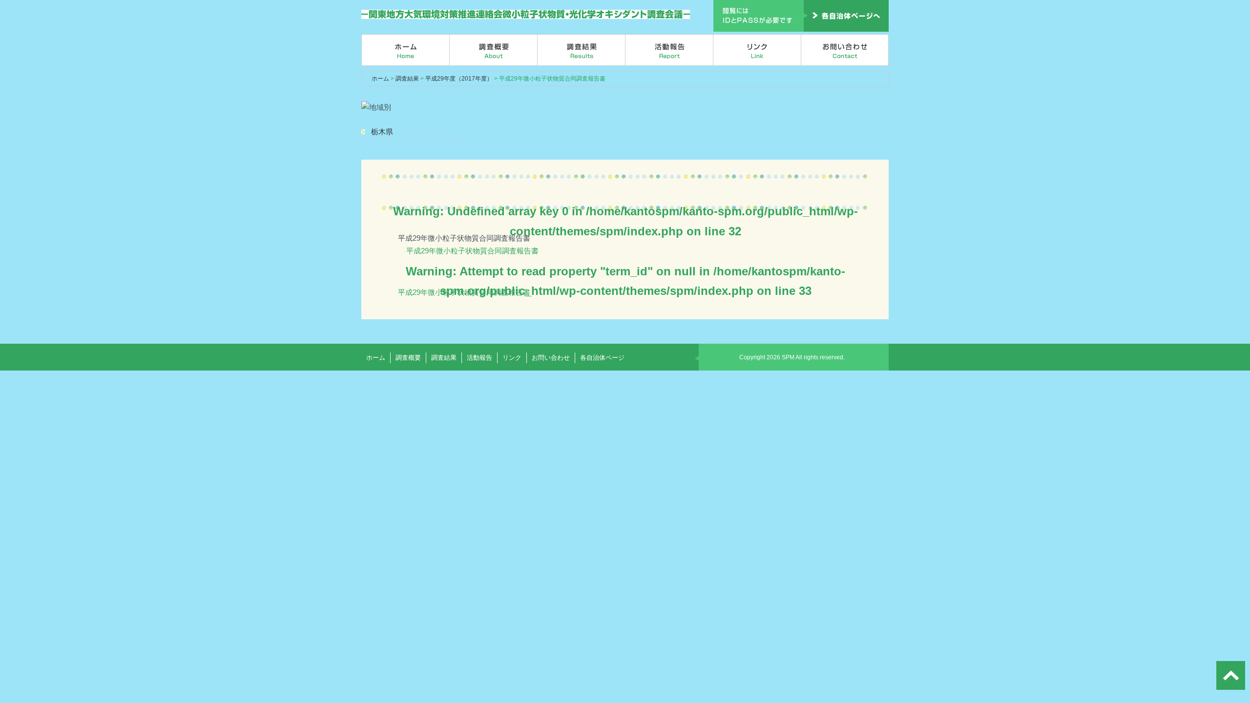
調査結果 (581, 50)
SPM (788, 357)
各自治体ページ (602, 357)
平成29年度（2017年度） (459, 78)
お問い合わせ (845, 50)
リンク (757, 50)
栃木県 (382, 131)
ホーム (405, 50)
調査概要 (494, 50)
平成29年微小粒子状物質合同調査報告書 (472, 251)
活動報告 (669, 50)
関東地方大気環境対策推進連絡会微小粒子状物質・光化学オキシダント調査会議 (526, 15)
